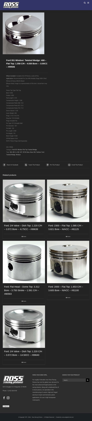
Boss (28, 152)
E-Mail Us (6, 406)
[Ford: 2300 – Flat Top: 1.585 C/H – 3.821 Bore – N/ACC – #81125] (68, 201)
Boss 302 (33, 152)
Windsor (18, 154)
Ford (43, 152)
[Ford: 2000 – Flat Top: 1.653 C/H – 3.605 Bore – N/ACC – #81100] (68, 262)
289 (13, 152)
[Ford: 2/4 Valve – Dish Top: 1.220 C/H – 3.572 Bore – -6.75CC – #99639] (24, 201)
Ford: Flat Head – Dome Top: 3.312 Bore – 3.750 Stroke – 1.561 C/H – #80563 (21, 290)
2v (16, 152)
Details (24, 236)
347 (21, 152)
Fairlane (38, 152)
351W (24, 152)
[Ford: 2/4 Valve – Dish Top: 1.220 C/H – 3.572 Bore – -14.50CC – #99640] (24, 326)
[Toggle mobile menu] (88, 3)
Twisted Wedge (10, 154)
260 (11, 152)
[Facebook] (4, 397)
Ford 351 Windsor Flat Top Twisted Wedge (24, 149)
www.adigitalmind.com (68, 417)
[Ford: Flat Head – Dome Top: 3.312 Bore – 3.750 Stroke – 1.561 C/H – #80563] (24, 262)
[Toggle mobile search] (85, 3)
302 (18, 152)
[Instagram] (8, 397)
